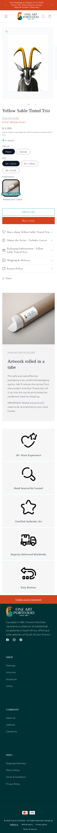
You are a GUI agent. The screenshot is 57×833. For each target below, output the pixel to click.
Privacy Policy (13, 783)
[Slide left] (22, 104)
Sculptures (11, 679)
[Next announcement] (51, 5)
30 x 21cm (10, 170)
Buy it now (28, 220)
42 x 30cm (29, 163)
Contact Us (11, 731)
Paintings (10, 665)
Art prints (11, 672)
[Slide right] (35, 104)
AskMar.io (14, 824)
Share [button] (9, 278)
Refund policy (27, 824)
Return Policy (13, 770)
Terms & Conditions (16, 776)
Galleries (10, 724)
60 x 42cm (10, 163)
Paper (8, 151)
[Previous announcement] (5, 5)
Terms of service (30, 829)
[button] (6, 16)
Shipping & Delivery (16, 763)
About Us (11, 717)
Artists (9, 685)
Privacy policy (41, 824)
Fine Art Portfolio (18, 820)
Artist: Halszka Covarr (14, 122)
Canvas (23, 151)
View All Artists (10, 117)
